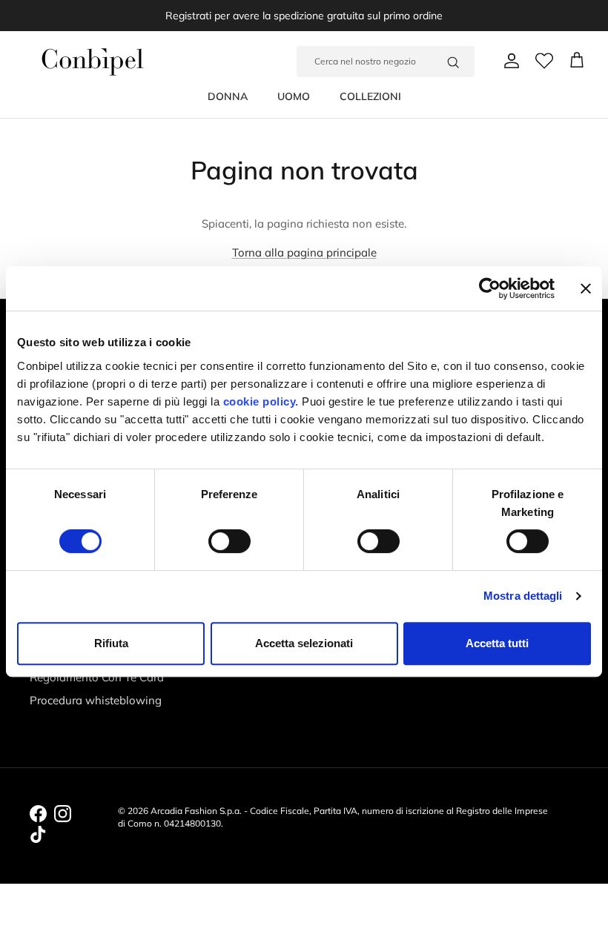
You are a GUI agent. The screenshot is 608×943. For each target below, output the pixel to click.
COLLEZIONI (370, 96)
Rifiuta (111, 643)
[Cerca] (453, 61)
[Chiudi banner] (586, 288)
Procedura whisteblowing (96, 700)
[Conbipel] (92, 62)
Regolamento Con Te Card (97, 677)
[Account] (509, 61)
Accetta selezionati (304, 643)
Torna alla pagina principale (304, 252)
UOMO (293, 96)
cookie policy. (259, 401)
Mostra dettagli (523, 595)
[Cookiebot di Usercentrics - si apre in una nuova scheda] (490, 288)
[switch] (229, 541)
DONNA (228, 96)
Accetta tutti (497, 643)
